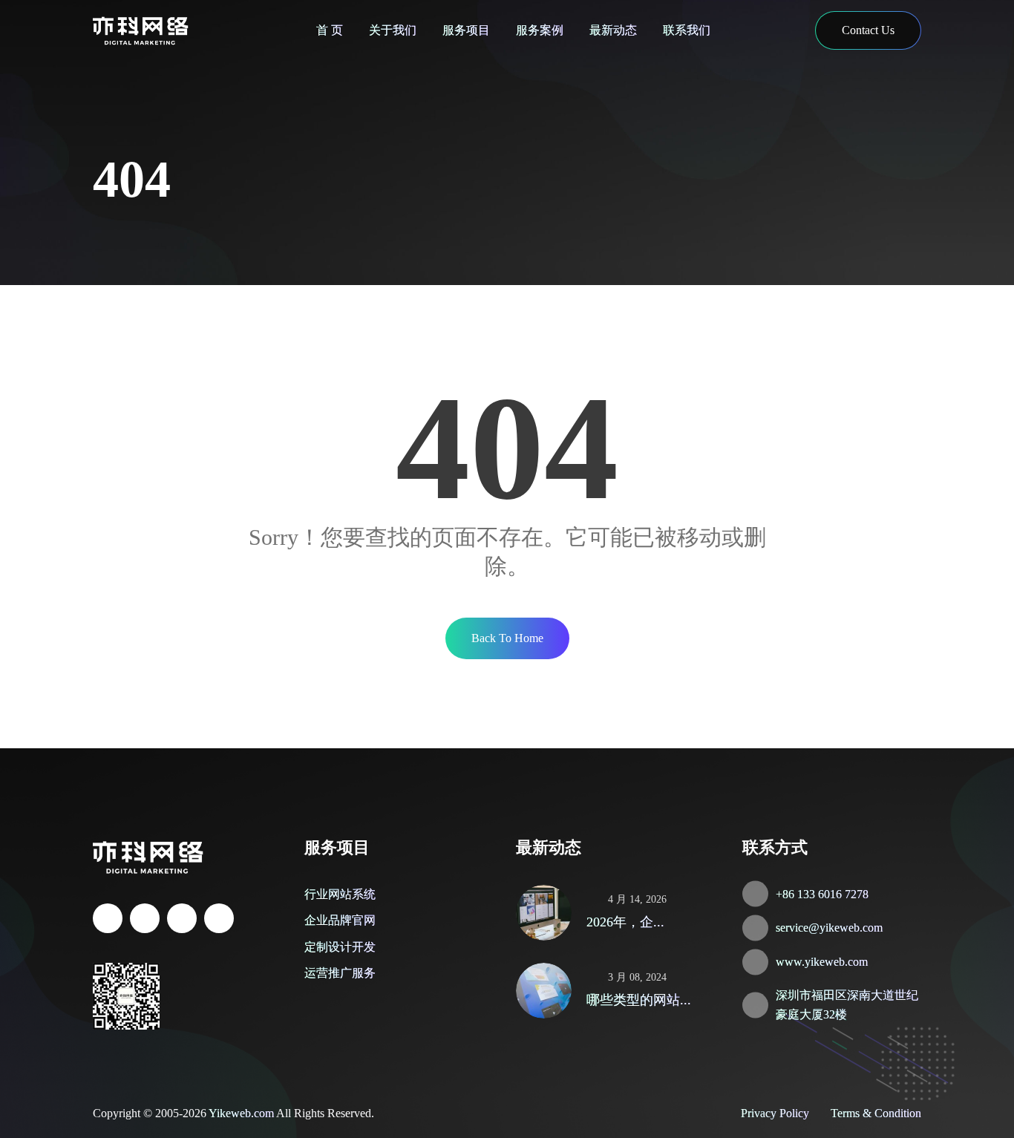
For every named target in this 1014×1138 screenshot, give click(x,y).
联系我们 (686, 30)
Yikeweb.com (241, 1113)
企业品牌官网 (340, 920)
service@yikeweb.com (829, 927)
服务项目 (466, 30)
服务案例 (539, 30)
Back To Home (507, 638)
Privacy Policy (775, 1113)
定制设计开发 (340, 947)
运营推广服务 (340, 973)
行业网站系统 (340, 894)
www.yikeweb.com (822, 961)
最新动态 (613, 30)
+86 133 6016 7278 (822, 894)
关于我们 (392, 30)
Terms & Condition (876, 1113)
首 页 (329, 30)
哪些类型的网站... (638, 1000)
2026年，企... (625, 922)
